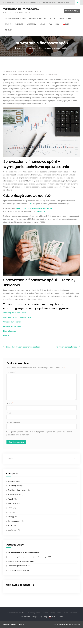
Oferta (52, 18)
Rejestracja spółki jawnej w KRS (19, 566)
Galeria (8, 24)
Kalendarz (19, 24)
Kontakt (8, 30)
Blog (57, 24)
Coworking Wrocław (37, 18)
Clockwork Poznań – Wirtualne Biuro (17, 317)
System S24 (40, 211)
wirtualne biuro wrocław (14, 74)
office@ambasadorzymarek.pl (29, 2)
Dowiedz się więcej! (71, 10)
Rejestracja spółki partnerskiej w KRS (21, 561)
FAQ (50, 24)
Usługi (42, 24)
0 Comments (52, 74)
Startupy (11, 517)
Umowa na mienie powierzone (19, 570)
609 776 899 (9, 2)
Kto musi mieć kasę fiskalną (66, 347)
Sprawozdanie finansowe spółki (33, 74)
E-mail (8, 413)
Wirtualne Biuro (13, 481)
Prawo (10, 508)
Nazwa (9, 404)
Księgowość (12, 503)
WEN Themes (75, 624)
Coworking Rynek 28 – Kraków (14, 313)
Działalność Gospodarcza (17, 490)
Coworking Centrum (26, 71)
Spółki (39, 71)
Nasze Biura (31, 24)
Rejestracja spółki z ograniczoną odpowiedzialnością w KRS (29, 557)
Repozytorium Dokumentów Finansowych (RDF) (34, 208)
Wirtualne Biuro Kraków (12, 326)
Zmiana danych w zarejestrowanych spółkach (23, 347)
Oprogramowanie (14, 521)
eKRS (30, 204)
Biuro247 (6, 336)
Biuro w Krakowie (9, 331)
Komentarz (10, 372)
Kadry (10, 512)
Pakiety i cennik (65, 18)
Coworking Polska (14, 486)
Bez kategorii (12, 530)
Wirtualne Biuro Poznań (12, 322)
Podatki (10, 499)
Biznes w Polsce (14, 494)
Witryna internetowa (13, 422)
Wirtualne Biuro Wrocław (21, 9)
